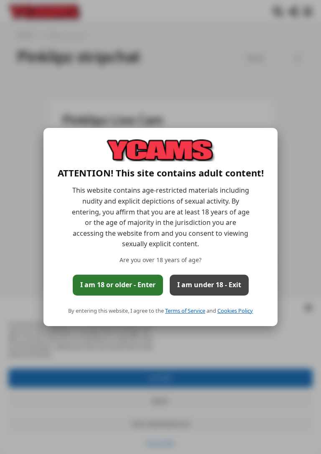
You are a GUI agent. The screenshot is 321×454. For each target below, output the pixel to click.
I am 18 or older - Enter (117, 284)
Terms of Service (185, 310)
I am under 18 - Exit (209, 284)
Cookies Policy (235, 310)
